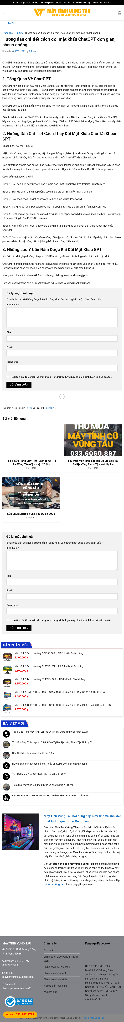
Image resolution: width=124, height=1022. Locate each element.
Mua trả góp (50, 991)
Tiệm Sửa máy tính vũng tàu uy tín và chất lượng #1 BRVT (42, 784)
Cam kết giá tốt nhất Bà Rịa (26, 2)
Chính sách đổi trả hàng (57, 967)
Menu (11, 23)
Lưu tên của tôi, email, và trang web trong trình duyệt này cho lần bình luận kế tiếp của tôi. (61, 377)
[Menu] (4, 13)
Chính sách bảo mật (55, 973)
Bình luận (12, 304)
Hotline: (20, 1014)
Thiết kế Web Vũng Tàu (92, 1018)
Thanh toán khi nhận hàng (78, 2)
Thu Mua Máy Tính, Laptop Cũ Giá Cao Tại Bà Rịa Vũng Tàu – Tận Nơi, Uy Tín (52, 742)
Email (9, 347)
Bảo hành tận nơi (101, 2)
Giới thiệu (49, 950)
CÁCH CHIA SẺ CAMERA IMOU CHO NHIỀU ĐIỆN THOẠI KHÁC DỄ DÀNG (50, 795)
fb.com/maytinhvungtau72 (17, 988)
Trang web (12, 362)
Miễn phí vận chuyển (52, 2)
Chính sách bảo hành (55, 979)
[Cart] (120, 12)
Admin (32, 51)
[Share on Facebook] (62, 396)
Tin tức (19, 32)
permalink (50, 408)
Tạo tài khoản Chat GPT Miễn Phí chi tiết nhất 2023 (39, 774)
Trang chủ (7, 32)
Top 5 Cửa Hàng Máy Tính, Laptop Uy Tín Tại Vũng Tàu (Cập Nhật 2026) (50, 731)
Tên (8, 332)
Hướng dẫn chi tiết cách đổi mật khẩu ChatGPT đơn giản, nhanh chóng (49, 763)
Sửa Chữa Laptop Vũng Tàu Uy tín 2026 (33, 753)
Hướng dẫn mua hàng (55, 985)
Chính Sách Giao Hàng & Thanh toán (61, 958)
